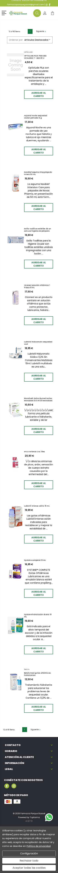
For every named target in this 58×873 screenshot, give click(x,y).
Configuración (29, 853)
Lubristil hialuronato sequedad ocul (38, 343)
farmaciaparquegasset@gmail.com (25, 4)
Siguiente (40, 31)
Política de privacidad (39, 846)
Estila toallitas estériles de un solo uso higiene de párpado (37, 230)
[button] (4, 13)
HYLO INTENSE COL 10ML (34, 452)
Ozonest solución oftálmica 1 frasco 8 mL (37, 286)
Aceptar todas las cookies (29, 868)
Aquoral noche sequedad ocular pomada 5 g (35, 117)
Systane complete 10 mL (35, 560)
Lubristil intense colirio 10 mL (37, 506)
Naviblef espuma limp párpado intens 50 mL (38, 173)
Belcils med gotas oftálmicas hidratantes (37, 674)
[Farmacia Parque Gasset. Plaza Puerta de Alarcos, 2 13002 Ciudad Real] (20, 13)
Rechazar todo (29, 860)
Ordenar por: (16, 39)
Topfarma (35, 817)
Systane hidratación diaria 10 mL (38, 615)
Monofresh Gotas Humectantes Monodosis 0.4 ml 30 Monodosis (38, 399)
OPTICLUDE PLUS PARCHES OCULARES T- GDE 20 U (35, 57)
